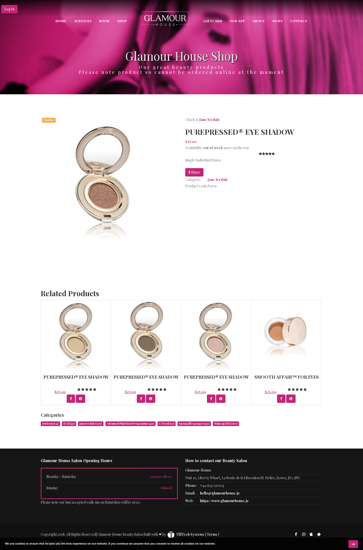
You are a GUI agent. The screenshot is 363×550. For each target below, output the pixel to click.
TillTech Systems (189, 534)
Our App (237, 21)
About (258, 21)
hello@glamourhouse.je (220, 493)
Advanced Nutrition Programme (130, 423)
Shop (122, 21)
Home (61, 21)
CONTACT (298, 21)
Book (104, 21)
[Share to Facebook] (71, 398)
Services (83, 21)
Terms (212, 534)
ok (353, 544)
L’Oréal (166, 423)
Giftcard (212, 21)
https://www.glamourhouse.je (224, 500)
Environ (50, 423)
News (277, 21)
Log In (9, 9)
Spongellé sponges (194, 423)
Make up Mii (226, 423)
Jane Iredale (210, 119)
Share (195, 172)
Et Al (69, 423)
